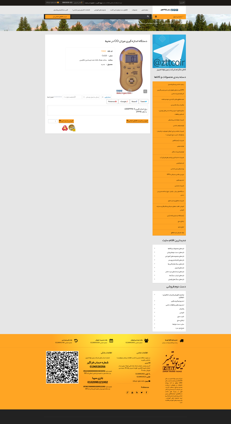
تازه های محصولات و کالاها (176, 248)
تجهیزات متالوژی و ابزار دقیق (176, 200)
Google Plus (128, 392)
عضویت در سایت (89, 2)
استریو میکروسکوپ (177, 301)
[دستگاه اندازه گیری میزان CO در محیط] (132, 70)
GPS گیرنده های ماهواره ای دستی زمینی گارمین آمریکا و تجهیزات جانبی (170, 92)
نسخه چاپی (108, 97)
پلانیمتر (181, 308)
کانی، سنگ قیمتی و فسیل (61, 9)
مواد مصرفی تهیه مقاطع (177, 232)
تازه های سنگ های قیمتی (176, 279)
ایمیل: (146, 381)
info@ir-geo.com (51, 2)
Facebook (146, 392)
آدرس (147, 363)
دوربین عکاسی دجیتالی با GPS (175, 174)
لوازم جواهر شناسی (178, 125)
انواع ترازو (181, 226)
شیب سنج (180, 316)
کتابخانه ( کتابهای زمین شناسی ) (81, 9)
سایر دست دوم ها (178, 324)
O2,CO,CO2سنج (167, 23)
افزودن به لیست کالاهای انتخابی (138, 120)
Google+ (123, 101)
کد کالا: (109, 51)
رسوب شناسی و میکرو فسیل (176, 84)
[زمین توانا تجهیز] (169, 10)
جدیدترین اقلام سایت (174, 240)
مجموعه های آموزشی (100, 9)
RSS (137, 392)
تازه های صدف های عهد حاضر (174, 271)
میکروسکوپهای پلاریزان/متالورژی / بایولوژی (173, 296)
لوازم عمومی (180, 146)
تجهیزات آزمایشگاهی (178, 140)
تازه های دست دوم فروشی (175, 252)
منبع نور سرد (179, 328)
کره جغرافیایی (180, 163)
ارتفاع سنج (181, 221)
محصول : (109, 64)
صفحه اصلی (145, 9)
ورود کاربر (99, 2)
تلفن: (147, 374)
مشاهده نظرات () (69, 97)
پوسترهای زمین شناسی (177, 168)
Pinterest (111, 101)
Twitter (142, 392)
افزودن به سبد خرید (67, 120)
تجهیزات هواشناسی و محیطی (149, 23)
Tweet (142, 101)
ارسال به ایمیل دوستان (92, 97)
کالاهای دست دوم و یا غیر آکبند (119, 9)
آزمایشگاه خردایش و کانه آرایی (175, 215)
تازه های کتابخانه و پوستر (176, 260)
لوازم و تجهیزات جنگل (178, 151)
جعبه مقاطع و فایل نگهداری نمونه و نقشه (173, 99)
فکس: (148, 377)
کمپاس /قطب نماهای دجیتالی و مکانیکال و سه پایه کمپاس (170, 208)
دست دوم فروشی (176, 286)
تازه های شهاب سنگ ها (176, 275)
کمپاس (182, 312)
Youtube (132, 392)
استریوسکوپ (180, 180)
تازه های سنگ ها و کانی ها (176, 264)
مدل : (110, 55)
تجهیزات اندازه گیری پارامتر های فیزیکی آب (172, 157)
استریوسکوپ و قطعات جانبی (175, 304)
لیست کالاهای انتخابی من (60, 16)
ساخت (110, 60)
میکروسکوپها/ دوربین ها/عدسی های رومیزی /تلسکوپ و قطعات (171, 112)
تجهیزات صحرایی (179, 185)
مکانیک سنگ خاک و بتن (177, 104)
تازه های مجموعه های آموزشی (174, 256)
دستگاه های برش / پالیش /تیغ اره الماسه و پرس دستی (170, 193)
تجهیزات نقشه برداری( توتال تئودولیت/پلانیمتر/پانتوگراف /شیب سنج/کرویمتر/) (170, 133)
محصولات (134, 9)
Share (134, 101)
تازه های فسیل (179, 267)
